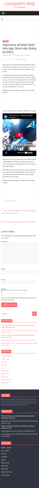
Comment (4, 241)
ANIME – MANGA (6, 356)
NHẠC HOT (4, 374)
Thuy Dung (18, 55)
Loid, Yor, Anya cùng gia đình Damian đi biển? (18, 223)
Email (3, 280)
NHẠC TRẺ (4, 377)
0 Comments (26, 55)
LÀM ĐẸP (4, 365)
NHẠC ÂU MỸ (5, 371)
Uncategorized (5, 382)
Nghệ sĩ (3, 368)
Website (3, 289)
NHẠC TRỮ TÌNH (6, 379)
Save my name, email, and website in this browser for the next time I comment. (18, 299)
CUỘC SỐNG (5, 359)
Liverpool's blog (19, 3)
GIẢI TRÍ (6, 41)
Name (3, 269)
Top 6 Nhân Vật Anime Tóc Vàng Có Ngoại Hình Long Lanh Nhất (18, 212)
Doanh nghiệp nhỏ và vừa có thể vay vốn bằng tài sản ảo (18, 340)
